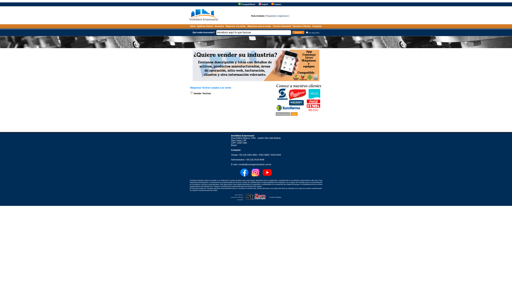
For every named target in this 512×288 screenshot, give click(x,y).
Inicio (193, 26)
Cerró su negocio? (282, 114)
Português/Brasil (248, 4)
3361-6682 (264, 155)
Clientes (294, 114)
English (265, 4)
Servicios (219, 26)
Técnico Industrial (282, 26)
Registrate (271, 16)
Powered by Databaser (275, 197)
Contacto (317, 26)
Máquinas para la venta (259, 26)
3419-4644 (276, 155)
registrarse (283, 16)
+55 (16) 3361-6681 (248, 155)
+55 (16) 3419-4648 (255, 160)
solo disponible (313, 33)
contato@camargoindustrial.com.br (254, 164)
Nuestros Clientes (302, 26)
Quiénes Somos (205, 26)
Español (277, 4)
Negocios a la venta (235, 26)
